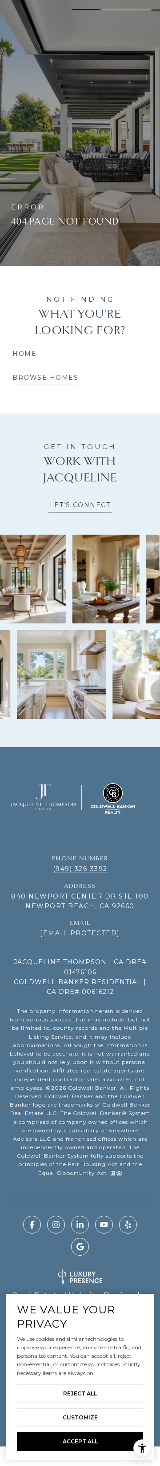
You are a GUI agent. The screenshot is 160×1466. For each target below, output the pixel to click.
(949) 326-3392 (80, 869)
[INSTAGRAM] (56, 1224)
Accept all (80, 1441)
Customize (80, 1417)
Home (24, 354)
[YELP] (128, 1224)
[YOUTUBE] (104, 1224)
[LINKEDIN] (80, 1224)
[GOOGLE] (80, 1247)
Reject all (80, 1393)
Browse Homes (45, 378)
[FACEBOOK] (32, 1224)
